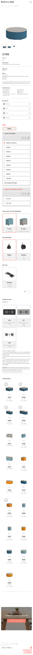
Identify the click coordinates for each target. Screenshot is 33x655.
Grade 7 (8, 174)
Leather (8, 178)
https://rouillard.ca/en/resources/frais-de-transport (12, 371)
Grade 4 (8, 160)
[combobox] (12, 647)
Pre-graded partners (10, 183)
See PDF (4, 302)
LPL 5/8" (8, 198)
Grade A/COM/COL (11, 143)
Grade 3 (8, 156)
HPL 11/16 (8, 203)
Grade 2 (8, 151)
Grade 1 (8, 147)
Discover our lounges (16, 620)
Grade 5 (8, 165)
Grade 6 (8, 169)
